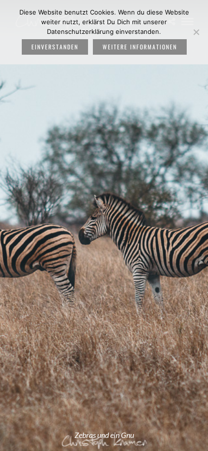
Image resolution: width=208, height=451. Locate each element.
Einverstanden (54, 47)
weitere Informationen (140, 47)
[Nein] (196, 32)
